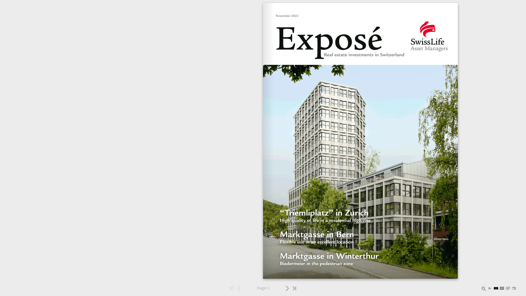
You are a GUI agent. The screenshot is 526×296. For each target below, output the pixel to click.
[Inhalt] (502, 289)
